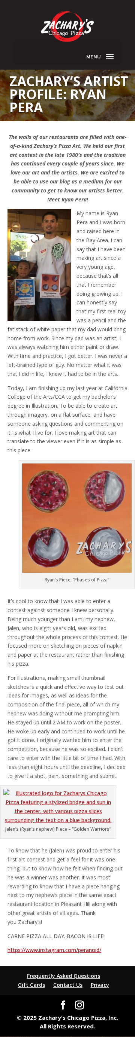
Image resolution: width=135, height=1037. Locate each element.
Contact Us (67, 984)
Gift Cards (31, 984)
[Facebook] (63, 1005)
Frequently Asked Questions (63, 975)
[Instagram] (79, 1005)
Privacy (100, 984)
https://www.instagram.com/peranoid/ (54, 950)
